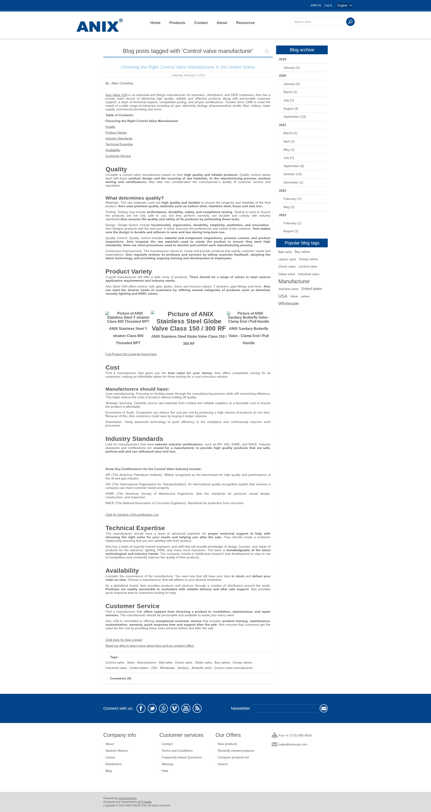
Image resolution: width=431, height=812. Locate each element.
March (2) (290, 133)
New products (227, 744)
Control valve (115, 662)
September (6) (294, 166)
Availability (113, 150)
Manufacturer (146, 662)
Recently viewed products (236, 750)
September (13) (295, 116)
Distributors (114, 764)
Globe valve (203, 662)
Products (177, 23)
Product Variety (116, 132)
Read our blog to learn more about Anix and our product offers (150, 645)
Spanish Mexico (117, 750)
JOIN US (315, 5)
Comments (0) (120, 678)
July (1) (289, 100)
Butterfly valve (202, 668)
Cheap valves (242, 662)
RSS (267, 51)
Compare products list (233, 757)
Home (155, 23)
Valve (130, 662)
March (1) (290, 92)
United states (139, 668)
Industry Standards (119, 138)
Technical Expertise (119, 144)
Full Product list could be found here (131, 354)
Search (223, 764)
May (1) (289, 149)
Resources (245, 23)
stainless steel (288, 289)
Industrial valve (116, 668)
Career (110, 757)
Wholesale (167, 668)
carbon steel (287, 259)
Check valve (183, 662)
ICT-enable (145, 801)
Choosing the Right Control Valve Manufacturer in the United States (188, 67)
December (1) (293, 182)
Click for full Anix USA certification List (132, 514)
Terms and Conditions (177, 750)
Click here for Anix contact (124, 640)
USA (154, 668)
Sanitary (183, 668)
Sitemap (167, 764)
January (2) (292, 84)
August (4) (291, 108)
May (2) (289, 207)
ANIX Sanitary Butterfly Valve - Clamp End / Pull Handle (249, 336)
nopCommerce (128, 798)
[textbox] (319, 21)
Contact (201, 23)
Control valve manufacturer (233, 668)
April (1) (289, 141)
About (222, 23)
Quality (110, 126)
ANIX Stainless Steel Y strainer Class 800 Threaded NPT (128, 336)
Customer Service (118, 156)
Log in (328, 5)
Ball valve (165, 662)
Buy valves (222, 662)
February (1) (292, 198)
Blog (109, 771)
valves (305, 296)
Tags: (114, 657)
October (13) (293, 174)
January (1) (292, 67)
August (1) (291, 231)
